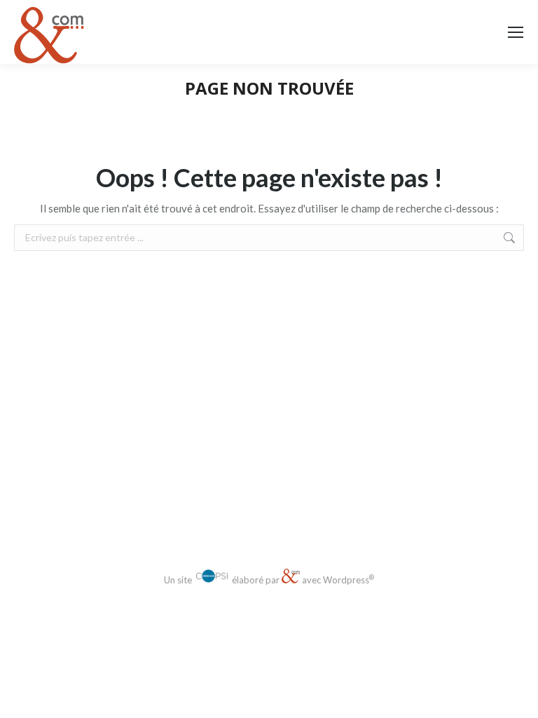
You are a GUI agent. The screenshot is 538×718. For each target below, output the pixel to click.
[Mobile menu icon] (515, 32)
